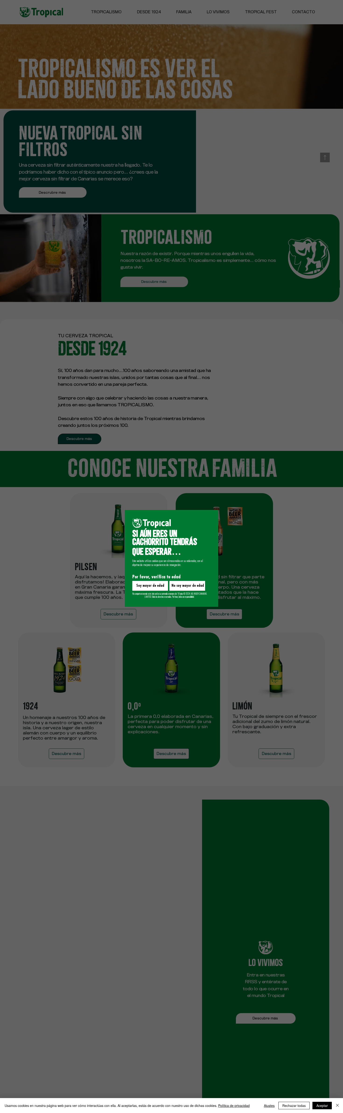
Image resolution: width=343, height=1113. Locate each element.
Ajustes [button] (269, 1105)
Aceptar (322, 1105)
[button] (150, 586)
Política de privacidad (234, 1105)
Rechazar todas (294, 1105)
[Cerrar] (337, 1105)
